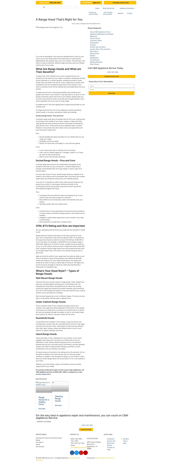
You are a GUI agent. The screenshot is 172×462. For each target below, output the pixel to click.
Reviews (120, 13)
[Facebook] (72, 453)
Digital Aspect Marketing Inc (105, 458)
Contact (129, 13)
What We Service (108, 8)
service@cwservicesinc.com (80, 447)
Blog (78, 23)
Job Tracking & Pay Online (107, 13)
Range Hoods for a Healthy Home (44, 400)
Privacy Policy (74, 458)
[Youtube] (81, 453)
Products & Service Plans (93, 13)
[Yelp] (85, 453)
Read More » (42, 408)
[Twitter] (76, 453)
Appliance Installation (127, 8)
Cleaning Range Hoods (59, 398)
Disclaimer (39, 460)
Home (97, 8)
